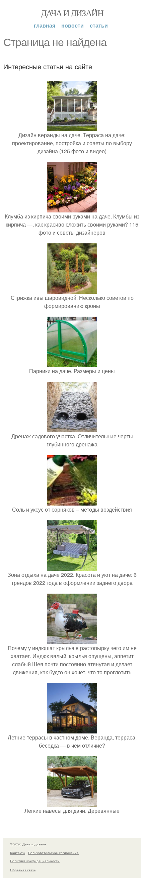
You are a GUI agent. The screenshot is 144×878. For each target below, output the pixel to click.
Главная (44, 25)
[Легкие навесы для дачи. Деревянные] (72, 802)
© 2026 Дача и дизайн (28, 844)
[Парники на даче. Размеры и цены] (72, 363)
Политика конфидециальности (35, 861)
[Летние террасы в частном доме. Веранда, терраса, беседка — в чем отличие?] (72, 729)
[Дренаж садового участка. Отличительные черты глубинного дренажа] (72, 428)
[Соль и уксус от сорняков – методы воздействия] (72, 501)
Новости (72, 25)
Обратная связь (22, 870)
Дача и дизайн (72, 12)
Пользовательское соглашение (53, 852)
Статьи (99, 25)
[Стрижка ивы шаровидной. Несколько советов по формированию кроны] (72, 289)
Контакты (17, 852)
